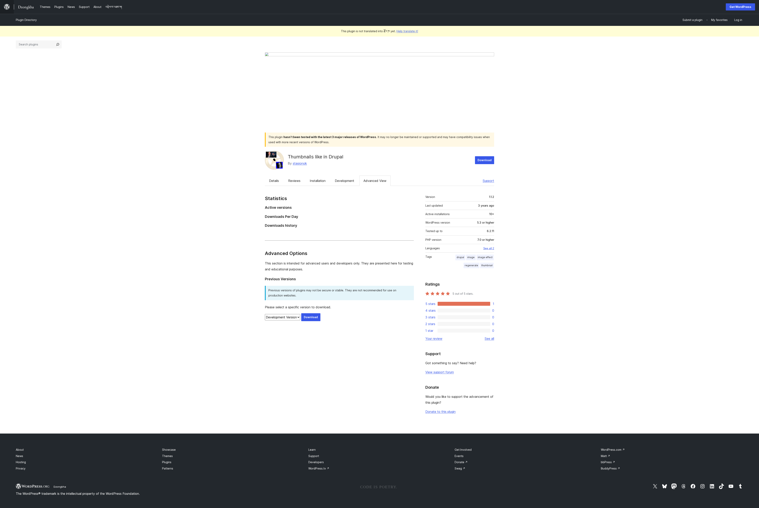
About (20, 449)
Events (459, 456)
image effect (485, 257)
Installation (318, 181)
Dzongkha (60, 486)
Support (488, 181)
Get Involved (463, 449)
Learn (312, 449)
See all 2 (488, 248)
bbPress (608, 462)
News (19, 456)
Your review (433, 339)
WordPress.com (613, 449)
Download (485, 160)
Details (274, 181)
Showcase (169, 449)
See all (489, 339)
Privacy (20, 468)
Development (344, 181)
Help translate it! (407, 31)
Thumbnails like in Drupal (315, 157)
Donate (461, 462)
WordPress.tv (318, 468)
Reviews (294, 181)
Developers (316, 462)
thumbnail (487, 265)
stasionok (300, 163)
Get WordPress (740, 6)
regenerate (471, 265)
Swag (460, 468)
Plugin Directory (26, 20)
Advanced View (374, 181)
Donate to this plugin (440, 412)
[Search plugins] (58, 44)
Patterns (167, 468)
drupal (460, 257)
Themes (167, 456)
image (471, 257)
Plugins (166, 462)
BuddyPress (610, 468)
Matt (605, 456)
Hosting (21, 462)
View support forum (439, 372)
